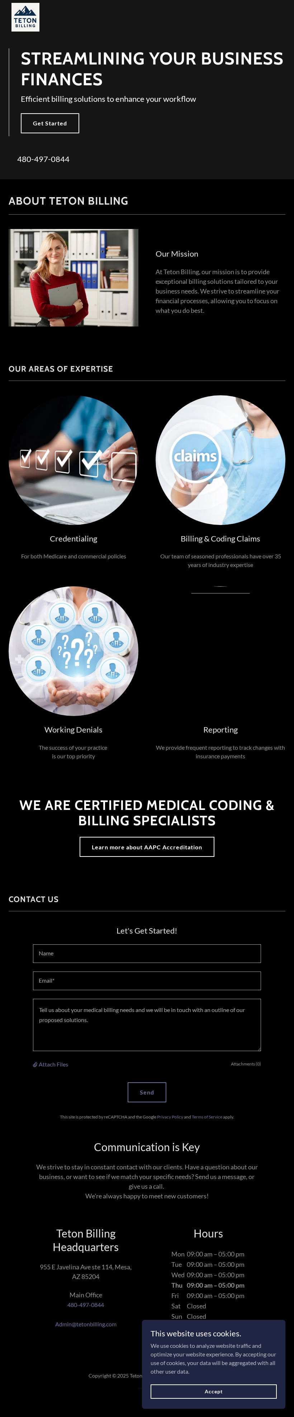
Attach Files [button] (53, 1064)
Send (147, 1092)
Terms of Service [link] (207, 1117)
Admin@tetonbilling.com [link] (86, 1324)
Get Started (50, 123)
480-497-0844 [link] (43, 159)
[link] (25, 6)
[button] (36, 1064)
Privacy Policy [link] (170, 1117)
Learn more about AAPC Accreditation (147, 847)
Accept (213, 1391)
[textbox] (147, 953)
